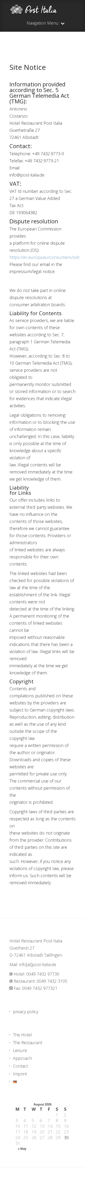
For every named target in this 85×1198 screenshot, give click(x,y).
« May (22, 1148)
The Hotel (22, 1035)
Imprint (20, 1074)
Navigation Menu (43, 23)
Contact (20, 1066)
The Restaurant (27, 1042)
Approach (22, 1058)
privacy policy (25, 1011)
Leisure (20, 1050)
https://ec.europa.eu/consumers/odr (44, 257)
